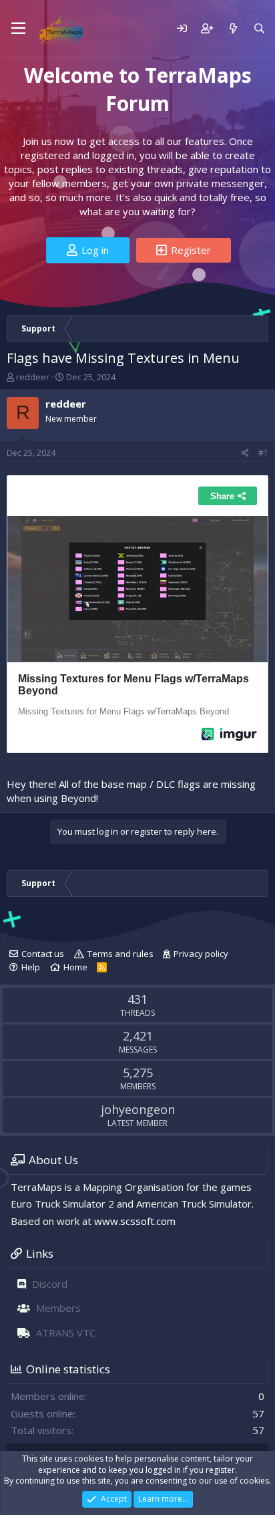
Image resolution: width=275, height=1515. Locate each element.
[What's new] (233, 28)
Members (58, 1308)
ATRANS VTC (65, 1332)
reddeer (32, 377)
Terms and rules (120, 954)
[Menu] (18, 29)
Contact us (42, 954)
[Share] (245, 453)
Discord (49, 1283)
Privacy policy (201, 954)
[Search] (259, 28)
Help (30, 967)
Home (75, 967)
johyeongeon (138, 1109)
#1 (263, 452)
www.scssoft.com (135, 1221)
